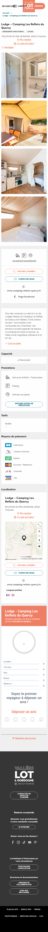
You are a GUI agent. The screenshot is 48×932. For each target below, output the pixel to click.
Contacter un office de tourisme (24, 796)
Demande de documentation (24, 883)
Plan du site (12, 909)
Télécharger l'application (24, 867)
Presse (37, 909)
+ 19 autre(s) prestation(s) (24, 261)
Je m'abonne (23, 827)
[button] (8, 6)
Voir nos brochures (24, 891)
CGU (41, 916)
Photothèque (11, 916)
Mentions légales (28, 916)
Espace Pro (26, 909)
